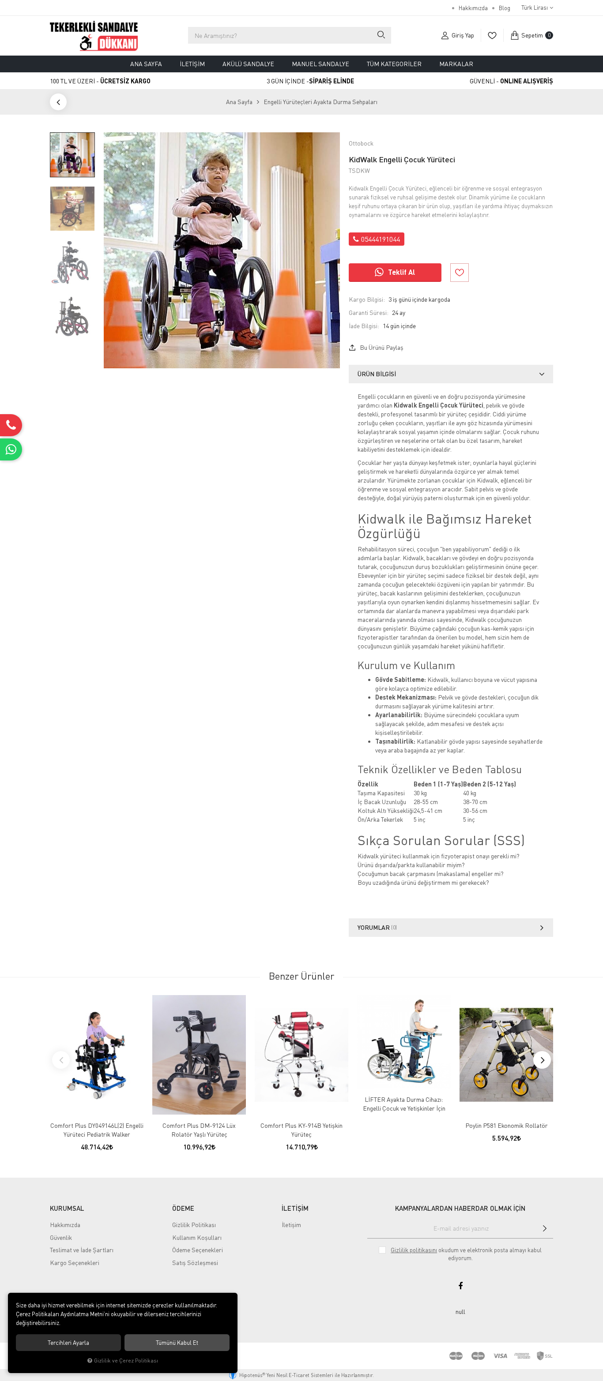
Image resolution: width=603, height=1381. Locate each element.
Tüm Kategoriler (394, 63)
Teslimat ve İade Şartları (81, 1250)
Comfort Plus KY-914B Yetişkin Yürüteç (301, 1130)
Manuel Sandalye (320, 63)
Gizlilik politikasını (414, 1250)
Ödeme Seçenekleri (197, 1250)
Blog (504, 7)
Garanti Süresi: (368, 312)
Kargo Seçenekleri (74, 1262)
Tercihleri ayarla (68, 1342)
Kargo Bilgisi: (367, 299)
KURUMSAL (67, 1208)
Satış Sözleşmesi (195, 1262)
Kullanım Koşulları (197, 1237)
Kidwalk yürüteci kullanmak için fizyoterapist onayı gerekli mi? (439, 856)
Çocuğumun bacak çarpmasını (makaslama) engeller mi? (431, 873)
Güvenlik (61, 1237)
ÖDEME (183, 1208)
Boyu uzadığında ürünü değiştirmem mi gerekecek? (423, 882)
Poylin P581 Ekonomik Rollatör (506, 1125)
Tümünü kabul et (177, 1342)
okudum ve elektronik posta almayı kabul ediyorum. (466, 1253)
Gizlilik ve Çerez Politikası (126, 1360)
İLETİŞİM (295, 1208)
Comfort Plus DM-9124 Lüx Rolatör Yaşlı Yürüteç (199, 1130)
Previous (61, 1060)
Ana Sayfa (146, 63)
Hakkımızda (473, 7)
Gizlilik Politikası (194, 1224)
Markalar (456, 63)
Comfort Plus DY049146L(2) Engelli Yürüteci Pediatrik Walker (96, 1130)
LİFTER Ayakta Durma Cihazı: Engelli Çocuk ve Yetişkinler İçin (404, 1104)
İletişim (192, 63)
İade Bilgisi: (364, 325)
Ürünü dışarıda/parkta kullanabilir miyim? (411, 864)
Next (542, 1060)
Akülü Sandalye (248, 63)
